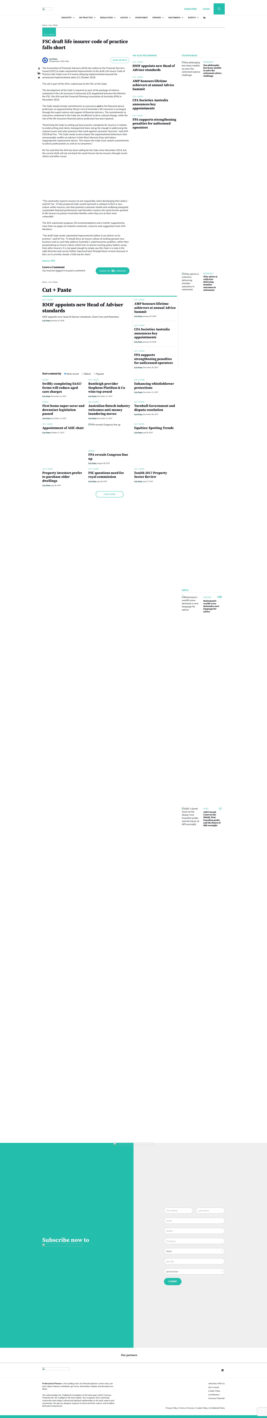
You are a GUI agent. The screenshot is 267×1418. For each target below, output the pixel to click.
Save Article (120, 60)
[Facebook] (39, 69)
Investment (141, 17)
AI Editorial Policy (217, 1408)
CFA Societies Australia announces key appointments (150, 104)
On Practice (86, 17)
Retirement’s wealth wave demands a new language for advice (211, 606)
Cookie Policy (202, 1408)
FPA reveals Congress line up (108, 457)
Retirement (208, 62)
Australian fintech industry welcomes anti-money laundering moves (109, 410)
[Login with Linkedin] (112, 270)
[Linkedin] (39, 73)
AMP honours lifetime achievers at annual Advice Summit (153, 85)
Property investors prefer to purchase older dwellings (62, 477)
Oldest (87, 373)
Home (44, 25)
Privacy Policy (172, 1408)
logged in (60, 270)
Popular (99, 373)
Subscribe (190, 9)
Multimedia (174, 17)
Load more (109, 494)
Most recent (72, 373)
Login (206, 9)
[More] (39, 78)
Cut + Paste (49, 35)
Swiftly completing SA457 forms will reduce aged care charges (62, 388)
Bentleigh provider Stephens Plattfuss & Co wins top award (106, 388)
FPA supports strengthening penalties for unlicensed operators (154, 124)
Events (192, 17)
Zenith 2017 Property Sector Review (150, 475)
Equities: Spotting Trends (154, 428)
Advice (124, 17)
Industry (66, 17)
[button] (219, 8)
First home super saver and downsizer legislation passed (63, 410)
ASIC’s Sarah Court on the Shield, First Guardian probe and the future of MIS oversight (212, 819)
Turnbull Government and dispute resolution (154, 408)
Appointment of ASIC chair (63, 428)
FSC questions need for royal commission (106, 475)
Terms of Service (186, 1408)
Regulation (106, 17)
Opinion (156, 17)
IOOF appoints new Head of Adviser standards (154, 68)
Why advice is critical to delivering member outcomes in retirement (210, 283)
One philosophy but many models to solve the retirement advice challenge (212, 70)
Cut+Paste (53, 59)
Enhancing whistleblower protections (154, 386)
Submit (172, 1281)
